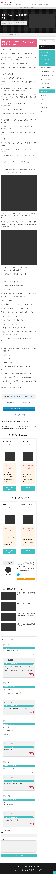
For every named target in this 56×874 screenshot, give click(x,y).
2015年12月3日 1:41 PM (9, 686)
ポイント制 (43, 95)
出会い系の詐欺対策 (45, 83)
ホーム (19, 866)
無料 (42, 103)
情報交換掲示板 (38, 4)
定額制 (42, 99)
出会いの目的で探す (45, 59)
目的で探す (12, 4)
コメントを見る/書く (19, 415)
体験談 (25, 866)
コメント (4, 839)
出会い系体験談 (29, 4)
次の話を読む (26, 402)
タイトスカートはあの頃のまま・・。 (23, 34)
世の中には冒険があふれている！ (26, 603)
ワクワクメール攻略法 (46, 67)
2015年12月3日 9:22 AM (9, 724)
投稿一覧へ (25, 578)
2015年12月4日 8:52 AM (11, 663)
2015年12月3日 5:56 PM (9, 648)
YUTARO (10, 660)
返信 (33, 654)
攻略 (34, 866)
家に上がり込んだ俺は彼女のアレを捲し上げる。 (20, 396)
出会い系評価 (4, 4)
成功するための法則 (45, 79)
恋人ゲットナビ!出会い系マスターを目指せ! (33, 870)
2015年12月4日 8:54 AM (11, 817)
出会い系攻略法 (20, 4)
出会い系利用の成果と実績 (47, 71)
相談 (38, 866)
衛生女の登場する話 (6, 23)
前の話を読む (11, 402)
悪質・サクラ (44, 107)
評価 (30, 866)
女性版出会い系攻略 (45, 87)
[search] (53, 40)
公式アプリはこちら (9, 488)
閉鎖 (42, 111)
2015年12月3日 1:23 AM (9, 799)
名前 (2, 832)
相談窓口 (45, 4)
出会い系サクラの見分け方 (47, 75)
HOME (2, 34)
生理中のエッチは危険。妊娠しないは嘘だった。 (26, 624)
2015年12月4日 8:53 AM (11, 747)
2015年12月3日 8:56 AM (9, 765)
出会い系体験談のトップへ (19, 408)
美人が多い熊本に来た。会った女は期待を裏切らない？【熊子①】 (26, 614)
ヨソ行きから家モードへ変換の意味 (26, 593)
